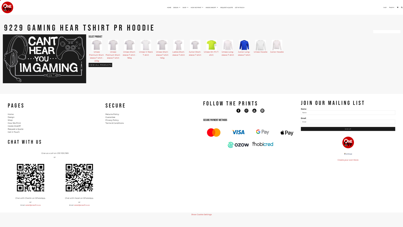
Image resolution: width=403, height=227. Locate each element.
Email (303, 118)
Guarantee (110, 117)
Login (385, 7)
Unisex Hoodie (260, 52)
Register (391, 7)
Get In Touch (14, 132)
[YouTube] (254, 111)
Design (11, 117)
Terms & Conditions (114, 123)
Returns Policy (112, 114)
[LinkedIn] (262, 111)
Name (303, 109)
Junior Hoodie (277, 52)
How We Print (14, 123)
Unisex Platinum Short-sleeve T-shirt (113, 55)
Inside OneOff (14, 126)
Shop (10, 120)
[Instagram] (246, 111)
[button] (177, 7)
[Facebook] (238, 111)
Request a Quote (15, 129)
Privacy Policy (112, 120)
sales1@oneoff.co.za (33, 205)
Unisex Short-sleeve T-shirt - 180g (129, 55)
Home (11, 114)
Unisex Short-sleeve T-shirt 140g (162, 55)
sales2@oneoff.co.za (82, 205)
